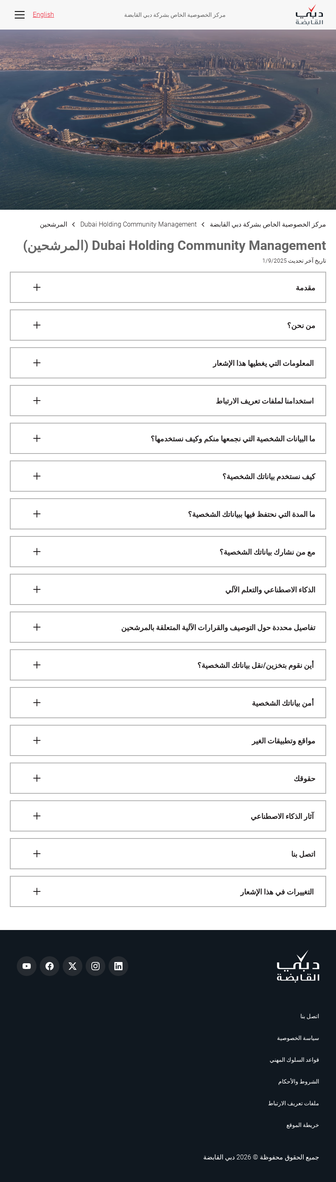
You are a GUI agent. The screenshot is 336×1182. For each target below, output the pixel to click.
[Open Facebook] (49, 966)
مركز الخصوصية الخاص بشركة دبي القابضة (175, 15)
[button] (18, 15)
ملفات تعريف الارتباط (293, 1103)
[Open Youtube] (26, 966)
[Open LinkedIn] (118, 966)
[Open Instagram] (95, 966)
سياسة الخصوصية (298, 1038)
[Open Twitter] (72, 966)
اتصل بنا (309, 1016)
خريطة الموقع (302, 1125)
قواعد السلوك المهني (294, 1059)
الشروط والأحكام (298, 1081)
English (43, 14)
